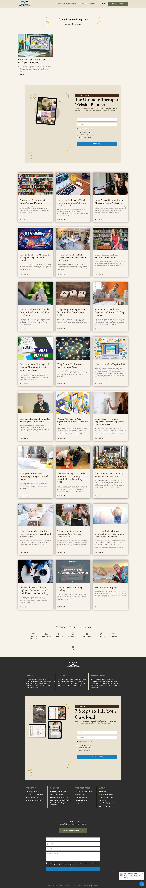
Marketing (59, 636)
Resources (92, 3)
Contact (102, 3)
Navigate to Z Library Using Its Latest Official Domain (35, 201)
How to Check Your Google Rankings (70, 589)
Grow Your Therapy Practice (67, 3)
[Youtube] (109, 806)
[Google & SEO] (72, 634)
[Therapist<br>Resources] (33, 634)
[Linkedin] (106, 806)
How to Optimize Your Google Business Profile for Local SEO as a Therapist (34, 312)
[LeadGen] (113, 634)
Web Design (46, 636)
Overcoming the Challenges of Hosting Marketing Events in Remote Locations (34, 367)
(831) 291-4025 (73, 822)
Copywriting (101, 636)
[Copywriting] (101, 634)
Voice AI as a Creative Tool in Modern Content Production (109, 201)
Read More (24, 219)
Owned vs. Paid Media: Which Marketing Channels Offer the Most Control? (71, 203)
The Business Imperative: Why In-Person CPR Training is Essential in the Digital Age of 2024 (71, 477)
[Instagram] (103, 806)
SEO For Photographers (106, 587)
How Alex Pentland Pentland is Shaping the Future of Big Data (35, 420)
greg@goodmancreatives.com (73, 824)
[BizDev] (73, 647)
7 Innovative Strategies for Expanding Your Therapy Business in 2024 (69, 534)
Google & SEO (73, 636)
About (82, 3)
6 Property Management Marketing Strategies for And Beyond (34, 476)
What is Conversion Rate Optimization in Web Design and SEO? (72, 421)
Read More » (21, 74)
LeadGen (113, 636)
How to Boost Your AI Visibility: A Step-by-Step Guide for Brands (35, 257)
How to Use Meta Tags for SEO (110, 364)
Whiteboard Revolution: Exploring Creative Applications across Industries (110, 421)
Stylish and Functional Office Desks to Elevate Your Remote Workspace (71, 257)
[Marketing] (59, 634)
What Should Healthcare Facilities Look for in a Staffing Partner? (109, 312)
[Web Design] (46, 634)
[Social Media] (87, 634)
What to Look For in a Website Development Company (32, 60)
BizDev (73, 650)
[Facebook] (100, 806)
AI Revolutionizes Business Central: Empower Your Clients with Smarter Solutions (110, 534)
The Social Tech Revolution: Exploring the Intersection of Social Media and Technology (34, 590)
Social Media (87, 636)
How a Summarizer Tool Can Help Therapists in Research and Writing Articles (35, 534)
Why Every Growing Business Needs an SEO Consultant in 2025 (71, 312)
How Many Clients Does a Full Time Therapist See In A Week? (109, 475)
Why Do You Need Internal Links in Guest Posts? (70, 365)
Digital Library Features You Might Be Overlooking (108, 256)
